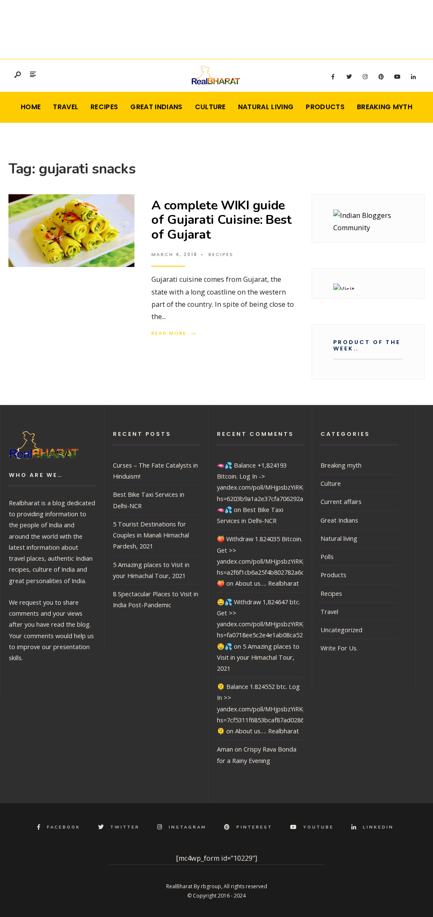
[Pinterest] (381, 77)
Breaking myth (384, 107)
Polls (327, 556)
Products (325, 107)
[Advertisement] (216, 27)
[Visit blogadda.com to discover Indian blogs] (368, 287)
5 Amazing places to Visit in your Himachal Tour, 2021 (258, 657)
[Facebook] (333, 77)
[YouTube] (397, 77)
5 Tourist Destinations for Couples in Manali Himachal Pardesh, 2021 (151, 535)
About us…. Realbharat (267, 583)
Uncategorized (341, 629)
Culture (210, 107)
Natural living (265, 107)
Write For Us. (339, 648)
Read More (174, 333)
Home (31, 107)
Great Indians (156, 107)
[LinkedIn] (413, 77)
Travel (65, 107)
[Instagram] (365, 77)
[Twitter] (349, 77)
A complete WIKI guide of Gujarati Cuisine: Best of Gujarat (221, 220)
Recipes (104, 107)
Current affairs (341, 501)
